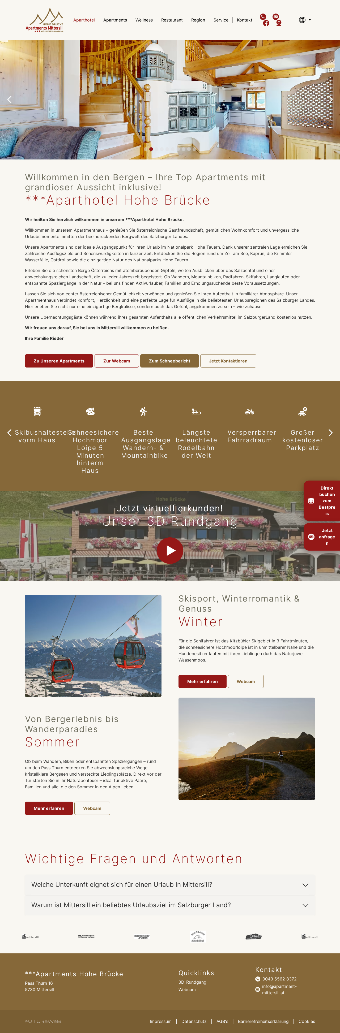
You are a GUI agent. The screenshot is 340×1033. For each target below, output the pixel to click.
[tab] (145, 149)
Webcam (92, 808)
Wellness (144, 20)
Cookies (307, 1021)
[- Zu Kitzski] (142, 936)
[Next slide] (330, 99)
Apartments (115, 20)
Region (198, 20)
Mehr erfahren (49, 808)
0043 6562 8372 (279, 979)
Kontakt (244, 20)
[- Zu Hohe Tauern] (30, 936)
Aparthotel (84, 20)
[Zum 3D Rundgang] (170, 550)
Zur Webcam (116, 361)
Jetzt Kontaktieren (228, 361)
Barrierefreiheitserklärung (263, 1021)
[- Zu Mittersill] (254, 936)
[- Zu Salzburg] (198, 936)
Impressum (161, 1021)
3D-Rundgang (192, 982)
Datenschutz (194, 1021)
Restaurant (172, 20)
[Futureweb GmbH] (43, 1021)
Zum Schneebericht (169, 361)
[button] (263, 17)
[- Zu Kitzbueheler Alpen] (86, 936)
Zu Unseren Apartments (59, 361)
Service (221, 20)
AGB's (222, 1021)
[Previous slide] (9, 99)
